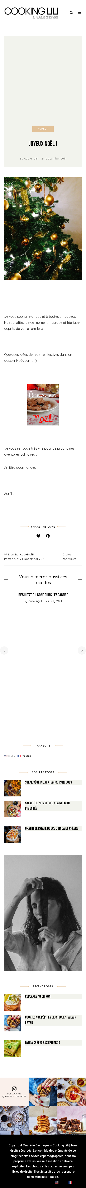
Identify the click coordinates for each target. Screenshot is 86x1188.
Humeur (43, 128)
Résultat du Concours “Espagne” (43, 595)
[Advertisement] (43, 81)
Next (82, 650)
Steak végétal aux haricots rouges (48, 782)
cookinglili (31, 158)
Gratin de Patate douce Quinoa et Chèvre (51, 828)
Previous (4, 650)
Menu (80, 13)
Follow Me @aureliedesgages (14, 1095)
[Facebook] (47, 536)
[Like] (38, 536)
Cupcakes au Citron (38, 996)
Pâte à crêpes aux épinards (42, 1043)
